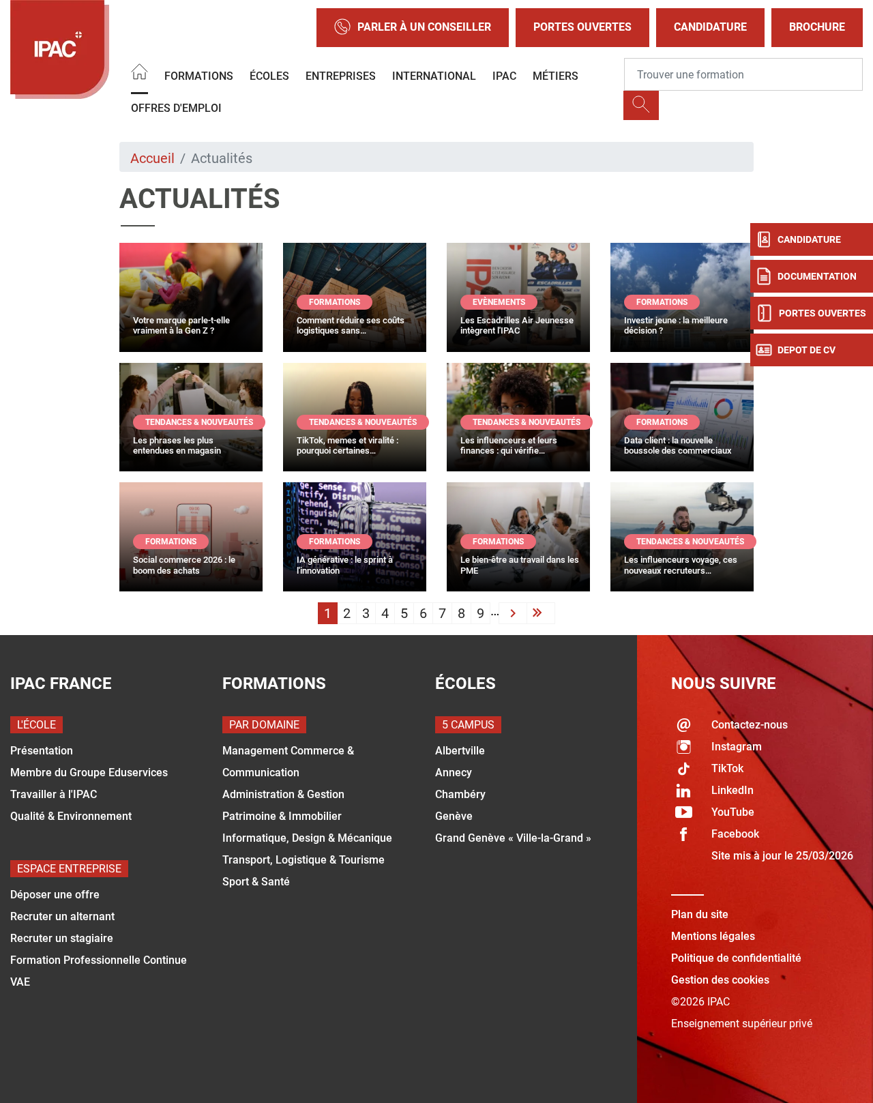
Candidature (710, 26)
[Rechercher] (641, 105)
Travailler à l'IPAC (53, 794)
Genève (454, 816)
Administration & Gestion (283, 794)
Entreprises (341, 76)
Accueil (152, 158)
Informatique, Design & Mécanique (307, 838)
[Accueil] (139, 74)
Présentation (41, 750)
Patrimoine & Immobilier (282, 816)
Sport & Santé (256, 881)
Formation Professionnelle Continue (98, 960)
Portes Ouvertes (582, 26)
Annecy (453, 772)
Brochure (817, 26)
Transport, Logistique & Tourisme (303, 859)
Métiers (555, 76)
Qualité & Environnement (71, 816)
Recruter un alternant (62, 916)
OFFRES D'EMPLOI (176, 108)
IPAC (504, 76)
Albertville (460, 750)
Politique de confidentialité (736, 958)
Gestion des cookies (720, 979)
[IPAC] (59, 49)
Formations (198, 76)
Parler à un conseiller (424, 26)
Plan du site (699, 914)
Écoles (269, 76)
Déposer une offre (55, 894)
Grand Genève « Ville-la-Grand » (513, 838)
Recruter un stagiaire (61, 938)
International (434, 76)
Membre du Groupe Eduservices (89, 772)
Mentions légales (713, 936)
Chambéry (460, 794)
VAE (20, 981)
